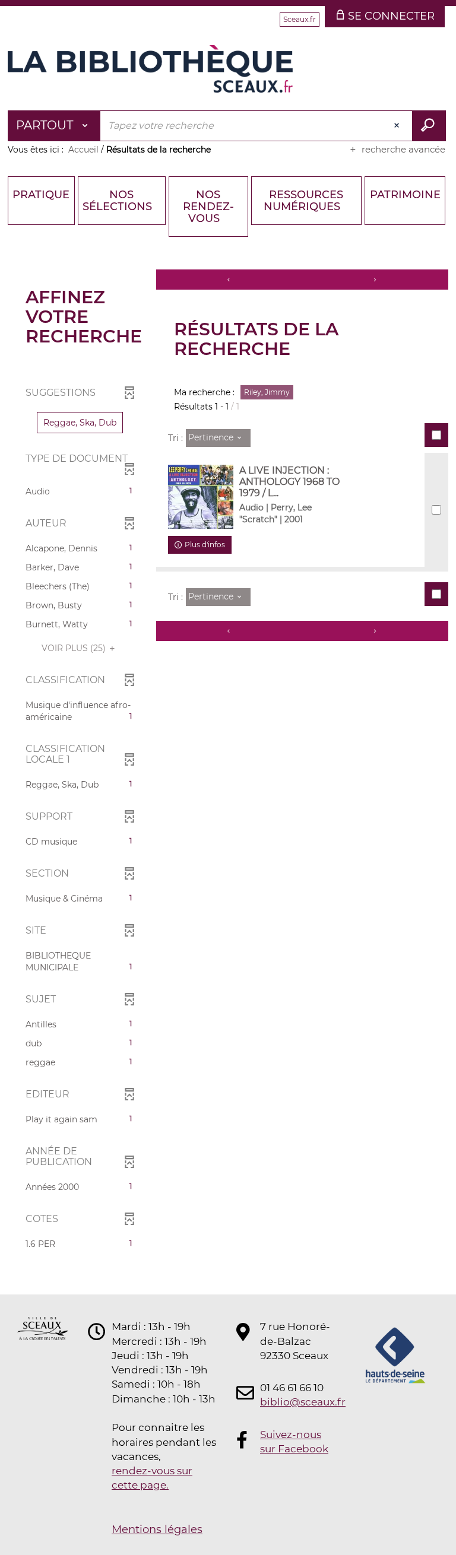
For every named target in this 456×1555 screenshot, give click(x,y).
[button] (80, 422)
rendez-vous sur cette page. (152, 1478)
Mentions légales (157, 1529)
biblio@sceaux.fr (295, 1402)
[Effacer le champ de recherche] (398, 126)
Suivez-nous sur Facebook (294, 1442)
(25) (75, 648)
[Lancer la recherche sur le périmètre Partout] (429, 126)
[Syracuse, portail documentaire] (150, 69)
